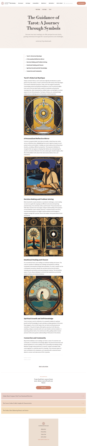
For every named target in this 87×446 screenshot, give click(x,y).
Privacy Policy (43, 431)
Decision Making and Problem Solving (37, 62)
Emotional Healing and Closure (35, 65)
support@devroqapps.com (43, 439)
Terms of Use (43, 434)
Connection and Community (34, 71)
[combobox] (13, 3)
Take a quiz (43, 387)
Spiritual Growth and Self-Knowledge (37, 68)
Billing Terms (43, 429)
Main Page (38, 9)
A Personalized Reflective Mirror (35, 59)
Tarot (50, 9)
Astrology (44, 9)
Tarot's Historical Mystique (34, 56)
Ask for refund (43, 436)
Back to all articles (43, 366)
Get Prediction (81, 3)
